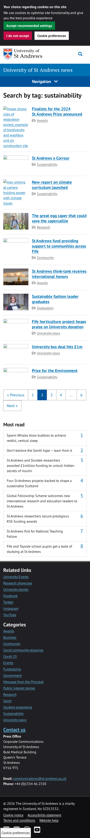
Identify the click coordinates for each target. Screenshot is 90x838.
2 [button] (42, 394)
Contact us (14, 729)
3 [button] (51, 394)
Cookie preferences (51, 35)
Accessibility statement (44, 815)
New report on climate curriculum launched (52, 184)
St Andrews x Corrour (50, 158)
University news (48, 333)
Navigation (42, 81)
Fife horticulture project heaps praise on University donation (59, 324)
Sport (7, 701)
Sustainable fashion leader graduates (55, 298)
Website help (49, 820)
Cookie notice (13, 815)
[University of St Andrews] (25, 54)
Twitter (8, 602)
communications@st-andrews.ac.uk (39, 778)
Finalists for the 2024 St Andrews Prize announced (57, 111)
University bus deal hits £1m (57, 346)
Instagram (10, 608)
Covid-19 (10, 656)
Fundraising (12, 669)
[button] (15, 395)
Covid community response (23, 650)
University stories (15, 589)
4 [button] (61, 394)
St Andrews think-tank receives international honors (59, 273)
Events (8, 663)
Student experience (17, 707)
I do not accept (17, 35)
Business (9, 637)
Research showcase (17, 583)
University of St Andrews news (38, 70)
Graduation (45, 308)
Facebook (10, 596)
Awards (42, 120)
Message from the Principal (23, 682)
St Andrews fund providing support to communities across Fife (59, 246)
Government (12, 675)
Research (43, 227)
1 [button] (33, 394)
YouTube (9, 615)
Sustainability (47, 164)
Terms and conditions (19, 820)
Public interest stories (19, 688)
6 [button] (81, 394)
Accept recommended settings (29, 25)
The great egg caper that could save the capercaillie (59, 218)
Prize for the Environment (55, 370)
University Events (16, 576)
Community (45, 257)
